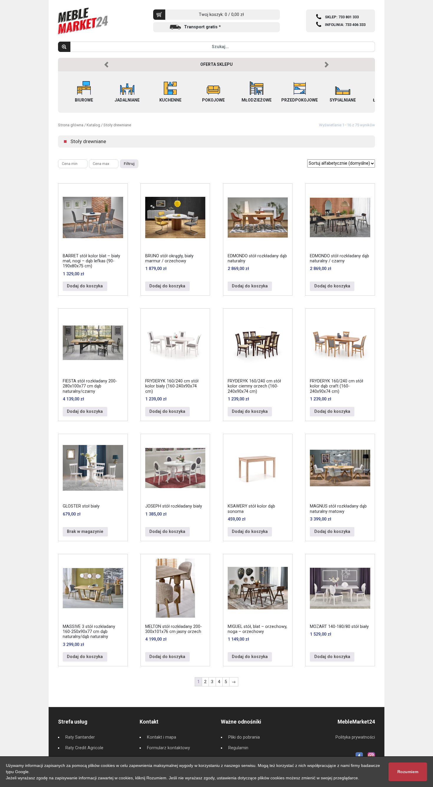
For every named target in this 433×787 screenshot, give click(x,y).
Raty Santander (80, 737)
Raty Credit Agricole (84, 747)
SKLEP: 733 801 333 (342, 17)
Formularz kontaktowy (168, 747)
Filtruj (129, 163)
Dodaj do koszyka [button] (85, 286)
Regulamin (238, 747)
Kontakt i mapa (161, 737)
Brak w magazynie (85, 531)
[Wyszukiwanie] (64, 47)
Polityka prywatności (355, 737)
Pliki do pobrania (244, 737)
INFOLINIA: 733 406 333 (345, 24)
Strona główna (70, 125)
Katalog (93, 125)
